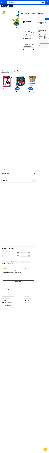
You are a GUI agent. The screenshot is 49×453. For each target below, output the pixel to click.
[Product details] (34, 174)
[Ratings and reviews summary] (34, 248)
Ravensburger (23, 11)
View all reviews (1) (18, 281)
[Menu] (2, 2)
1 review (7, 251)
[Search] (43, 2)
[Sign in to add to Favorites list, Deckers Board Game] (24, 77)
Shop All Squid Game (6, 298)
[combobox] (26, 2)
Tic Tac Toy (4, 300)
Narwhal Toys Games (28, 293)
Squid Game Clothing (28, 298)
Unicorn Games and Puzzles (7, 302)
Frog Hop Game (27, 291)
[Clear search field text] (42, 2)
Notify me (40, 24)
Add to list (43, 45)
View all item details (27, 46)
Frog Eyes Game (5, 293)
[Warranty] (33, 180)
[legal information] (45, 15)
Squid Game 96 (5, 291)
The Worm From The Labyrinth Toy (8, 296)
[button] (14, 20)
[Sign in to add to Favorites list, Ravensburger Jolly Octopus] (17, 15)
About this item (5, 169)
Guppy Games (26, 296)
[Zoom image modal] (17, 18)
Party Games (26, 300)
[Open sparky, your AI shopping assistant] (45, 449)
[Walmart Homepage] (5, 2)
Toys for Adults (27, 302)
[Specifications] (34, 177)
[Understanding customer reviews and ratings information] (13, 253)
